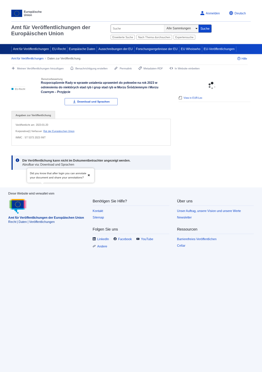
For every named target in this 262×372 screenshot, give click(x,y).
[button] (88, 175)
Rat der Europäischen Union (58, 131)
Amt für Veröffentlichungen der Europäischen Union (50, 30)
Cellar (181, 245)
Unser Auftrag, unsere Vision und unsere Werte (209, 211)
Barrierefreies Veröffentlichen (197, 239)
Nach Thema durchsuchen (154, 37)
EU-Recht (59, 49)
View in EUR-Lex (193, 97)
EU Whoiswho (190, 49)
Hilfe (244, 58)
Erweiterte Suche (122, 37)
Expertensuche (184, 37)
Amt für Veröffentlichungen (31, 49)
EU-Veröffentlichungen (219, 49)
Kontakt (98, 211)
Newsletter (184, 217)
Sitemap (98, 217)
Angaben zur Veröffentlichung (33, 115)
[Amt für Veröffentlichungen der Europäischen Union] (26, 13)
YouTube (147, 239)
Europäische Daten (82, 49)
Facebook (125, 239)
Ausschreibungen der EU (115, 49)
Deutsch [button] (240, 13)
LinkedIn (103, 239)
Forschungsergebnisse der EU (157, 49)
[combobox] (137, 28)
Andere (102, 246)
